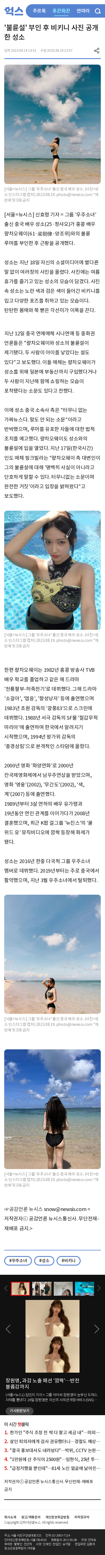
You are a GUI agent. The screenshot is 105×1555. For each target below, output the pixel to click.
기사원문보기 (19, 1410)
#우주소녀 (18, 1260)
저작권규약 (81, 1517)
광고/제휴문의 (31, 1517)
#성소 (44, 1260)
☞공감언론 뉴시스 (23, 1209)
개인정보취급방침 (57, 1517)
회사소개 (10, 1517)
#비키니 (69, 1260)
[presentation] (6, 1288)
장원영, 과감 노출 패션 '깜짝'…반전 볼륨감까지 (43, 1383)
